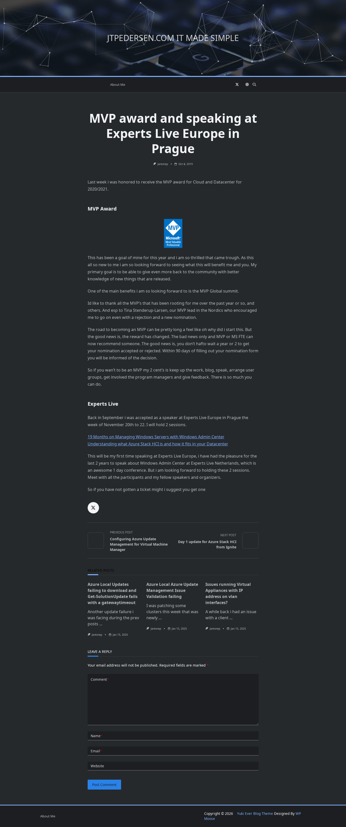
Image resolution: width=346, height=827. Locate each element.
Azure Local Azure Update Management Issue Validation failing (172, 590)
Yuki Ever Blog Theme (255, 813)
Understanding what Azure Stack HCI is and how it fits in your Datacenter (158, 444)
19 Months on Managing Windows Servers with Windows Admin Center (156, 437)
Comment (100, 679)
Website (97, 765)
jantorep (163, 164)
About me (117, 84)
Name (96, 735)
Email (96, 751)
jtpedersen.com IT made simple (173, 37)
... (100, 624)
